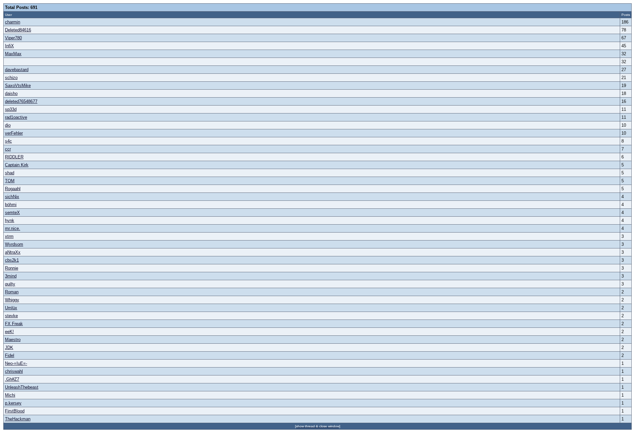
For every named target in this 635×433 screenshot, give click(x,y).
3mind (11, 276)
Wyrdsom (14, 244)
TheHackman (17, 418)
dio (8, 125)
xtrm (9, 236)
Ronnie (11, 268)
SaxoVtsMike (18, 85)
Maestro (13, 339)
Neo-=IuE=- (16, 363)
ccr (8, 149)
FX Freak (14, 323)
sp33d (11, 109)
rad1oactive (16, 117)
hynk (9, 220)
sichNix (12, 196)
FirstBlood (14, 411)
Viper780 (13, 37)
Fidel (9, 355)
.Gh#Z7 (12, 379)
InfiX (9, 45)
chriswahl (14, 371)
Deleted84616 (18, 29)
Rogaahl (13, 188)
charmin (12, 22)
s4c (8, 141)
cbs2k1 (12, 260)
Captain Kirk (16, 164)
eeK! (9, 331)
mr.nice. (12, 228)
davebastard (16, 69)
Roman (12, 291)
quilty (10, 283)
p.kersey (13, 403)
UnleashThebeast (21, 387)
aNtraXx (13, 252)
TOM (10, 180)
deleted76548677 (21, 101)
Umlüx (11, 307)
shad (9, 172)
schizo (11, 77)
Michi (10, 395)
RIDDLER (14, 156)
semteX (12, 212)
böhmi (11, 204)
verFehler (14, 133)
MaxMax (13, 53)
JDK (9, 347)
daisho (11, 93)
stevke (11, 315)
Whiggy (12, 299)
